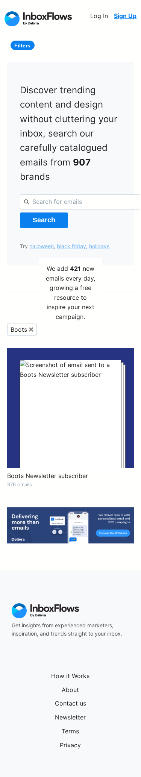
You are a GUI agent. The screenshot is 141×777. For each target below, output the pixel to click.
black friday (71, 246)
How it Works (70, 676)
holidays (99, 246)
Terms (70, 731)
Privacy (70, 745)
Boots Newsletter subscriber (47, 476)
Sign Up (125, 16)
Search (44, 220)
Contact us (70, 703)
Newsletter (70, 717)
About (70, 690)
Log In (99, 16)
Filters (22, 45)
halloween (41, 246)
